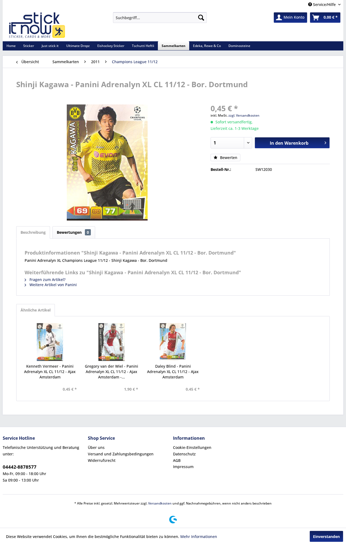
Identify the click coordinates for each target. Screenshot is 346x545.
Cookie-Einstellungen (192, 447)
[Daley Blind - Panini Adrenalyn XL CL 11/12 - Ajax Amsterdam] (173, 342)
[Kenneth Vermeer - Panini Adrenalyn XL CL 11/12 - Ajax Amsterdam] (50, 342)
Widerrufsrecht (101, 460)
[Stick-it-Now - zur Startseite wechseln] (36, 25)
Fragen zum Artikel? (46, 279)
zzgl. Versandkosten (244, 115)
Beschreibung (33, 232)
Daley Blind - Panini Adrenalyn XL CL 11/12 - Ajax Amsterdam (173, 372)
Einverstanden (326, 536)
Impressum (183, 466)
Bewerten (228, 157)
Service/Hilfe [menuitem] (324, 4)
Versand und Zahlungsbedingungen (121, 453)
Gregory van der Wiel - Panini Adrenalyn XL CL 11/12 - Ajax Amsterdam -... (111, 372)
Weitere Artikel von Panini (52, 284)
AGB (177, 460)
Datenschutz (184, 453)
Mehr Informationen (198, 536)
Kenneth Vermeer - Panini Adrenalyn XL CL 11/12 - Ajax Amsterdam (50, 372)
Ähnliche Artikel (36, 310)
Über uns (96, 447)
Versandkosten (160, 503)
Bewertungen (73, 232)
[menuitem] (160, 17)
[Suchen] (201, 17)
